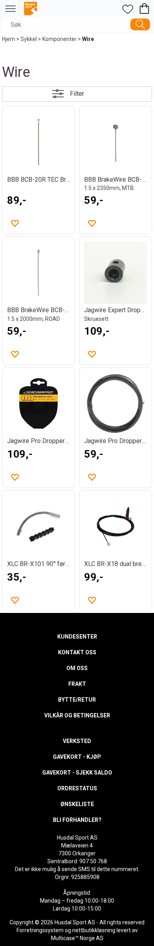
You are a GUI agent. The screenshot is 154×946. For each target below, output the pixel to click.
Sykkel (29, 39)
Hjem (8, 39)
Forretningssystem (40, 930)
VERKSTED (77, 741)
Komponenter (59, 39)
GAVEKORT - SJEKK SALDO (77, 772)
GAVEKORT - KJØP (77, 757)
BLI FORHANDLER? (77, 820)
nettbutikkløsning (93, 930)
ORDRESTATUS (77, 788)
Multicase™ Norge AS (77, 938)
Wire (88, 39)
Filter (77, 93)
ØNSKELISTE (77, 804)
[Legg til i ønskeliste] (14, 223)
